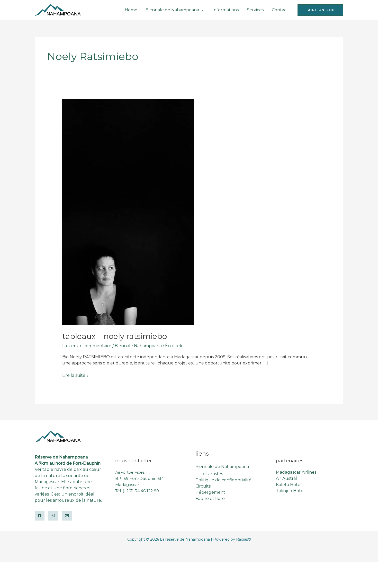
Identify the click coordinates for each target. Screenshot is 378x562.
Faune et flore (210, 498)
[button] (320, 10)
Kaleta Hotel (289, 484)
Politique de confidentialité (223, 480)
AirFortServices (130, 472)
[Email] (67, 516)
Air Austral (286, 478)
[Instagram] (53, 516)
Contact (280, 9)
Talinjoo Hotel (290, 490)
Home (131, 9)
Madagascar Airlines (296, 472)
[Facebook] (39, 516)
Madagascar (127, 484)
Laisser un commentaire (86, 345)
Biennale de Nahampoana (172, 9)
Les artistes (212, 473)
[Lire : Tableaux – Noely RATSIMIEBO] (128, 211)
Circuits (203, 486)
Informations (225, 9)
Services (255, 9)
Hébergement (210, 492)
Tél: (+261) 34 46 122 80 (137, 490)
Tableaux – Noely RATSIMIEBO (114, 336)
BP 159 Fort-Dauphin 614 (139, 478)
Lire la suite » (75, 376)
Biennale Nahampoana (138, 345)
